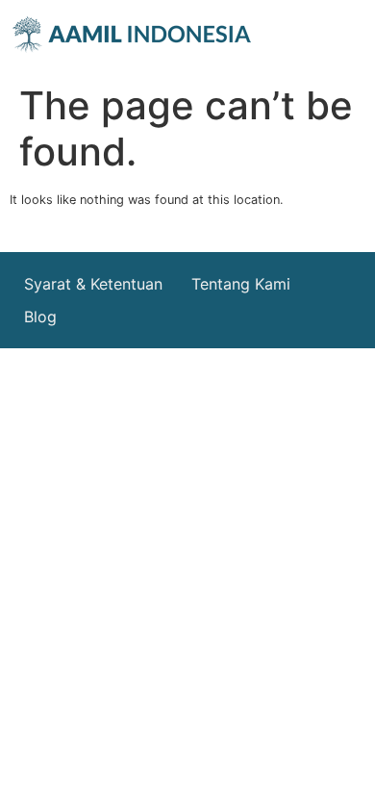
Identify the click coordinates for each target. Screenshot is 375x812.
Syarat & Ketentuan (93, 283)
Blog (40, 316)
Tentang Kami (240, 283)
